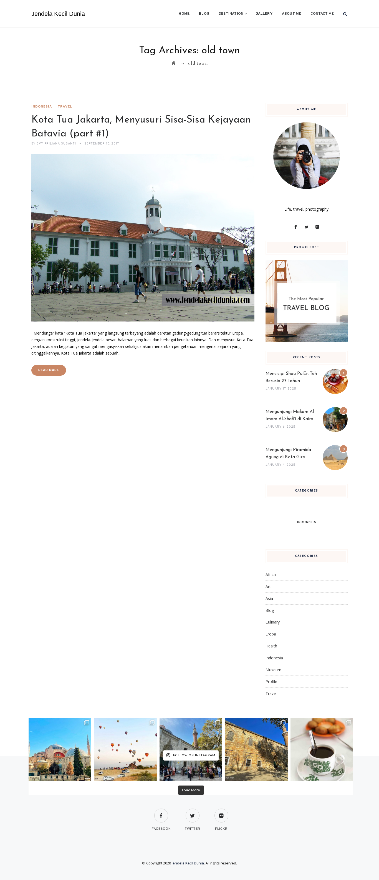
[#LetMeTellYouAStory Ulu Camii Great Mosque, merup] (256, 749)
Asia (269, 598)
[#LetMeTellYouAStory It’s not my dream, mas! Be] (125, 749)
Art (268, 586)
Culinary (273, 622)
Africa (271, 574)
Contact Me (322, 14)
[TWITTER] (192, 812)
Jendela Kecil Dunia (58, 13)
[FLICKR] (221, 812)
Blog (204, 14)
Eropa (271, 634)
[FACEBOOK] (161, 812)
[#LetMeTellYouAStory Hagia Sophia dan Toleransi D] (60, 749)
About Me (291, 14)
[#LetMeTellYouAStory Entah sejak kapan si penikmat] (321, 749)
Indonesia (41, 106)
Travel (65, 106)
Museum (273, 669)
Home (184, 14)
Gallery (264, 14)
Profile (271, 681)
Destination (231, 14)
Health (271, 646)
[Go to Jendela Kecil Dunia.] (173, 63)
